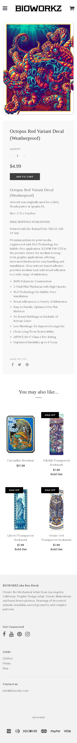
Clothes (8, 658)
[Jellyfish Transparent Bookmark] (56, 434)
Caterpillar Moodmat (20, 460)
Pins (5, 668)
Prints (7, 663)
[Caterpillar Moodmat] (20, 434)
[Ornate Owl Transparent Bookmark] (56, 509)
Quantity (15, 149)
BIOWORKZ (38, 717)
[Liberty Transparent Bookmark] (20, 509)
